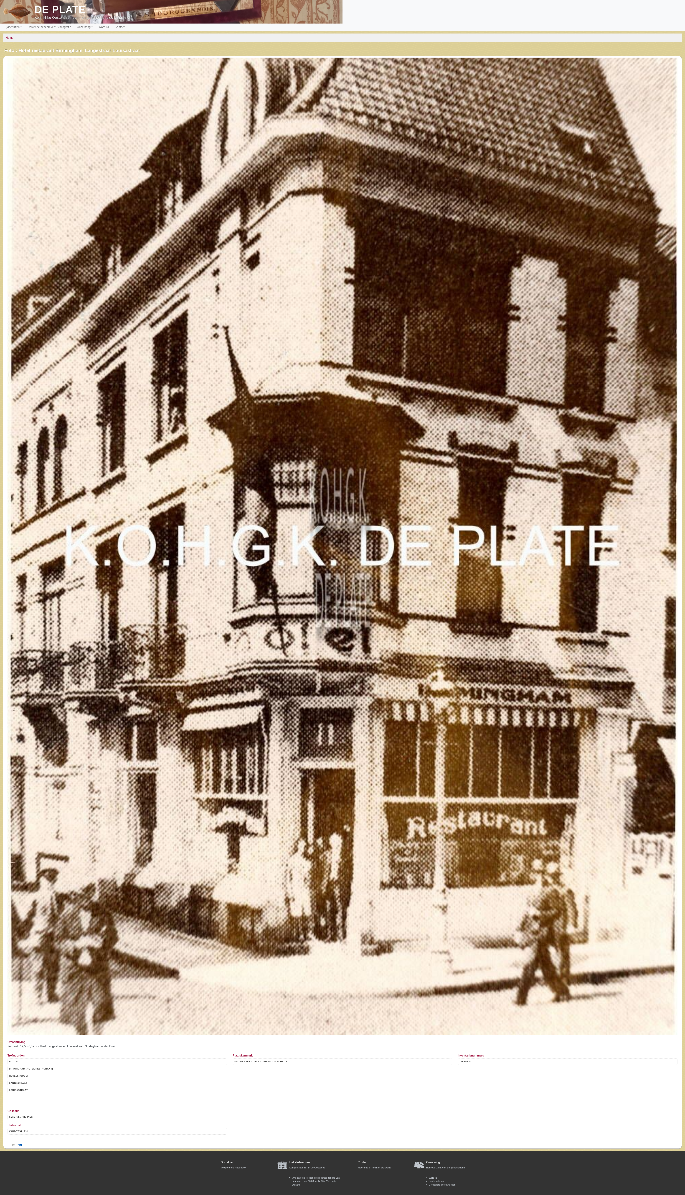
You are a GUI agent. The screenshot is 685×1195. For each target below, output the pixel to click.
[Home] (18, 12)
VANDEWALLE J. (19, 1131)
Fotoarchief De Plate (21, 1117)
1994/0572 (465, 1061)
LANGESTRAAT (18, 1083)
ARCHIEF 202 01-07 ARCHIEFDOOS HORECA (260, 1061)
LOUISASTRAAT (18, 1090)
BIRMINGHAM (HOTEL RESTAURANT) (31, 1069)
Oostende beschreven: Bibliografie (49, 27)
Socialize (227, 1162)
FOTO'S (13, 1061)
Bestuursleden (436, 1181)
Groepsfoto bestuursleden (442, 1184)
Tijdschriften (12, 27)
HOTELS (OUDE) (18, 1076)
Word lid (103, 27)
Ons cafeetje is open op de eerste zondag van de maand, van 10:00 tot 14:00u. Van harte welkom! (316, 1181)
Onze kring (84, 27)
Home (9, 37)
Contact (120, 27)
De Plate (60, 9)
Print (19, 1144)
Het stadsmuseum (300, 1162)
